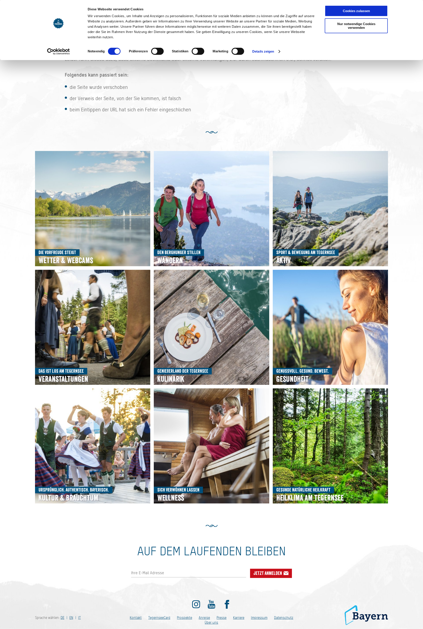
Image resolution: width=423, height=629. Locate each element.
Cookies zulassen (356, 11)
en (71, 618)
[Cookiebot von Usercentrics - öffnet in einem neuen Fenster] (58, 51)
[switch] (157, 51)
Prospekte (184, 618)
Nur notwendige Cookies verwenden (356, 25)
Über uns (211, 622)
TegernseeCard (159, 618)
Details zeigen (263, 51)
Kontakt (136, 618)
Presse (221, 618)
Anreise (204, 618)
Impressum (259, 618)
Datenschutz (283, 618)
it (79, 618)
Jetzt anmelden (268, 573)
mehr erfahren (92, 208)
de (62, 618)
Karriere (238, 618)
